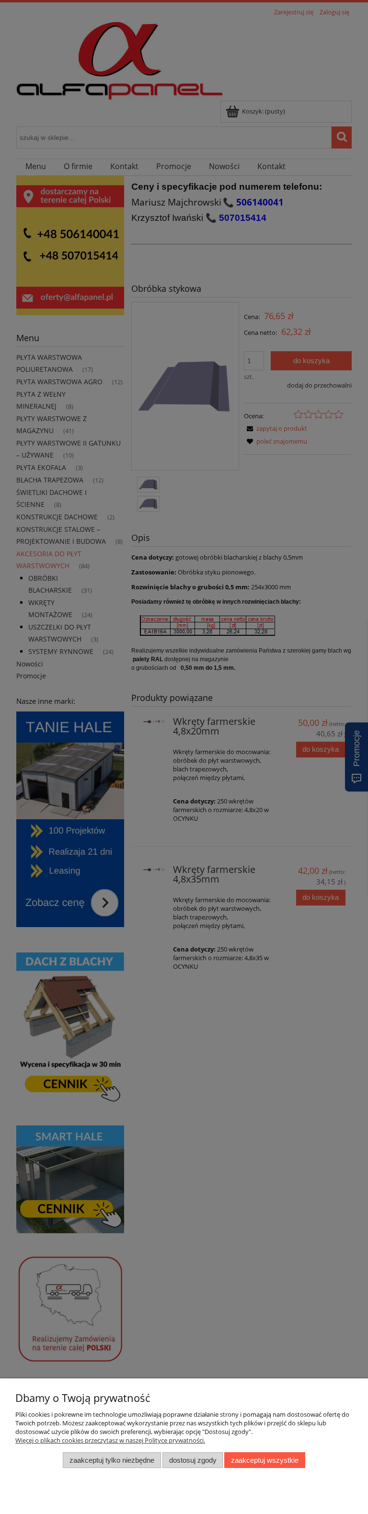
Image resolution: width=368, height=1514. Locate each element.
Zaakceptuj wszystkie (265, 1460)
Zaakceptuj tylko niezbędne (111, 1460)
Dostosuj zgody (193, 1460)
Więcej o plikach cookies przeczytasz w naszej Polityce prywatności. (110, 1440)
